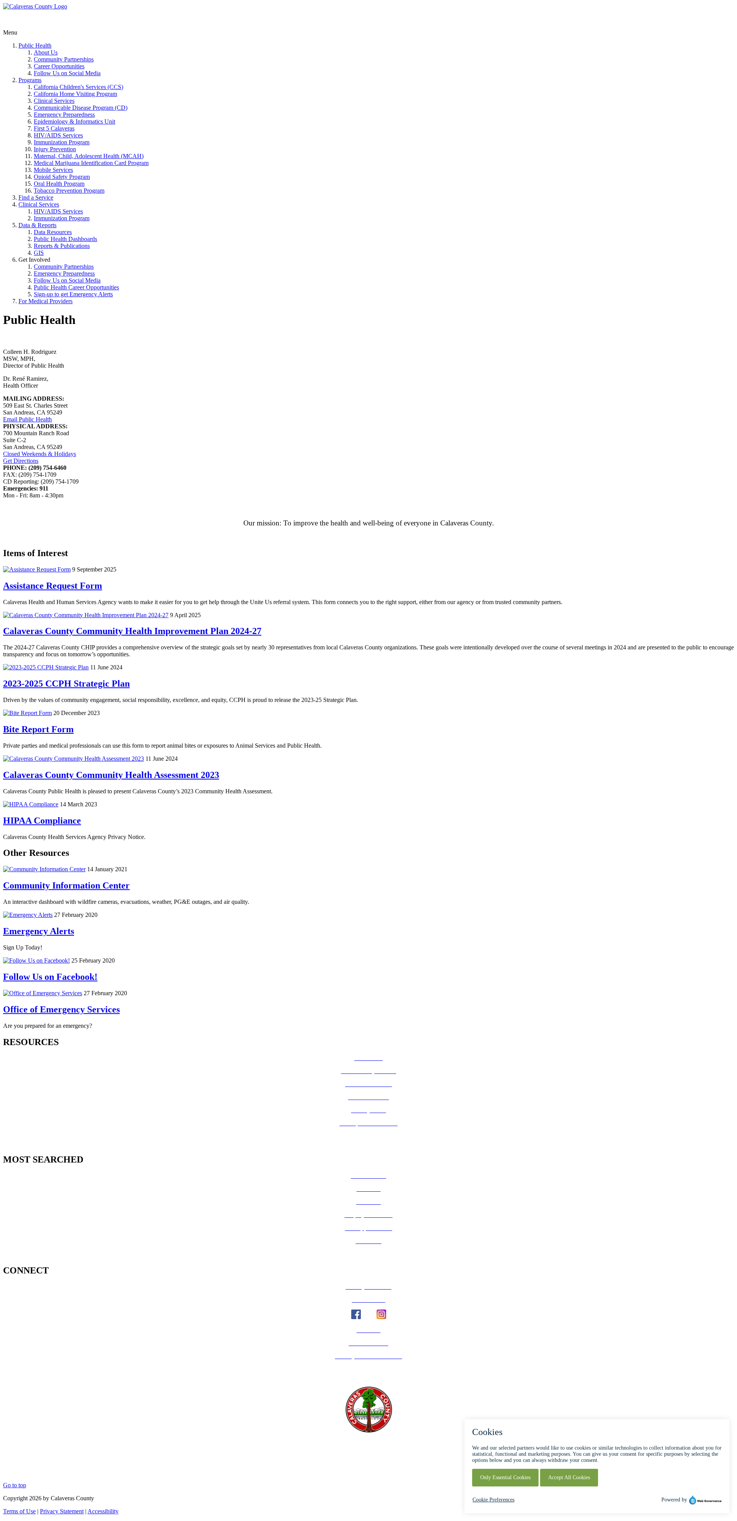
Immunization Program (61, 142)
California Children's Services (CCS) (78, 87)
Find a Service (35, 197)
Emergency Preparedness (64, 114)
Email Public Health (27, 419)
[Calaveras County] (35, 6)
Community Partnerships (64, 59)
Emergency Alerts (38, 931)
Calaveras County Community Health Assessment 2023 (111, 775)
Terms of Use (19, 1511)
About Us (46, 52)
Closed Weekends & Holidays (39, 454)
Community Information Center (66, 885)
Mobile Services (53, 170)
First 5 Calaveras (54, 128)
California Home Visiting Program (75, 94)
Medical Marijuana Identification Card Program (91, 163)
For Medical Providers (45, 301)
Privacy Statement (62, 1511)
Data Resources (53, 232)
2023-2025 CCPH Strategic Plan (66, 684)
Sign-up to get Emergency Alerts (73, 294)
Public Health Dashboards (65, 239)
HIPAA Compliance (42, 821)
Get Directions (20, 460)
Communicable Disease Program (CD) (80, 107)
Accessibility (103, 1511)
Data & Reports (37, 225)
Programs (29, 80)
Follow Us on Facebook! (50, 977)
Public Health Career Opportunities (76, 287)
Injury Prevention (55, 149)
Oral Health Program (59, 183)
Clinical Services (54, 100)
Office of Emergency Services (61, 1009)
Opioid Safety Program (62, 176)
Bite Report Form (38, 729)
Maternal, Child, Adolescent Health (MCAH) (89, 156)
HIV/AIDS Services (58, 135)
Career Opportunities (59, 66)
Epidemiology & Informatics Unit (74, 121)
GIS (39, 252)
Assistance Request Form (52, 586)
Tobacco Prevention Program (69, 190)
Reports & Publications (62, 246)
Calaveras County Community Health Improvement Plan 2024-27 (132, 631)
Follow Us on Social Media (67, 73)
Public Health (34, 45)
